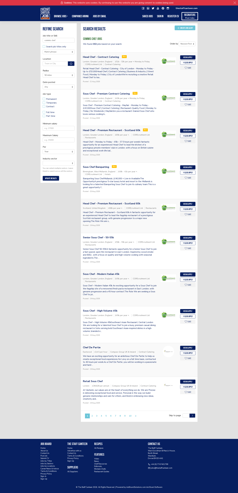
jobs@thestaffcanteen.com (161, 468)
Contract (50, 106)
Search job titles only (56, 46)
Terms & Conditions (48, 471)
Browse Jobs (60, 16)
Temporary (51, 102)
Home (42, 448)
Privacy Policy (46, 474)
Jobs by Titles (46, 461)
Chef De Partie (92, 347)
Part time (50, 116)
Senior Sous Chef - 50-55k (98, 237)
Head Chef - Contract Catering (101, 57)
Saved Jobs (147, 16)
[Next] (135, 416)
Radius (46, 70)
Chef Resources (100, 464)
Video (96, 459)
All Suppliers (72, 471)
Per (44, 147)
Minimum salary (50, 123)
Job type (47, 94)
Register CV (173, 16)
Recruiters (189, 16)
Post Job (43, 456)
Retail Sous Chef (93, 381)
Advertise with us (74, 451)
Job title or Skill (50, 35)
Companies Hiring (80, 16)
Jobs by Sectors (46, 463)
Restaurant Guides (101, 471)
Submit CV (44, 458)
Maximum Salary (50, 135)
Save (189, 68)
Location (47, 59)
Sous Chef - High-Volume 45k (100, 310)
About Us (44, 451)
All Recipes (98, 448)
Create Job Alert (186, 28)
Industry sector (50, 158)
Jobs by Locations (47, 466)
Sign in (160, 16)
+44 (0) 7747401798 (159, 464)
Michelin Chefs (100, 469)
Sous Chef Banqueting (96, 167)
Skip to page (175, 415)
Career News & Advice (49, 468)
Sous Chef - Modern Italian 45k (101, 274)
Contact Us (44, 453)
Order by (174, 43)
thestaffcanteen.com (187, 8)
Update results (51, 178)
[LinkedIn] (148, 8)
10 (130, 415)
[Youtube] (158, 8)
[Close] (235, 3)
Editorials (98, 466)
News (96, 461)
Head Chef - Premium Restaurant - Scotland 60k (111, 130)
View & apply (187, 57)
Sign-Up (43, 479)
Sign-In (43, 476)
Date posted (49, 82)
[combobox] (59, 163)
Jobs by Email (99, 16)
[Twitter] (153, 8)
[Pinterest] (163, 8)
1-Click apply (188, 63)
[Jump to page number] (192, 416)
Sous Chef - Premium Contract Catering (106, 93)
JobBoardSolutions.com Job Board (140, 487)
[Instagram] (168, 8)
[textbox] (44, 163)
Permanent (51, 99)
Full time (50, 112)
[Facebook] (143, 8)
